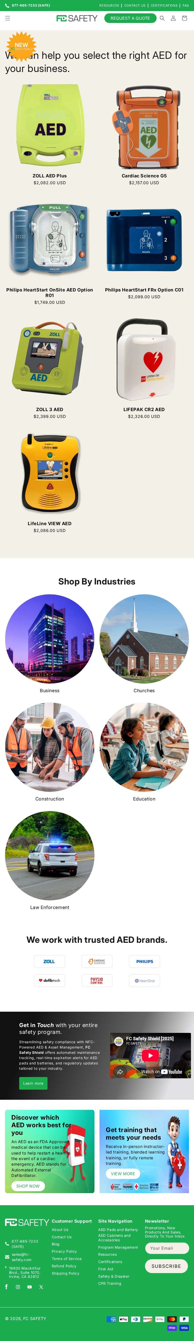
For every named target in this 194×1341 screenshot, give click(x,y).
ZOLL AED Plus (50, 175)
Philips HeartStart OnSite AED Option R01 (49, 292)
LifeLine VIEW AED (49, 523)
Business (50, 690)
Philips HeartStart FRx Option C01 (144, 289)
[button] (7, 18)
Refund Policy (64, 1266)
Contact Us (135, 5)
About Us (60, 1229)
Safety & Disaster (113, 1276)
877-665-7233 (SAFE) (31, 6)
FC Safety (34, 1318)
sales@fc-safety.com (22, 1257)
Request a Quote (130, 18)
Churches (144, 690)
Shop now (28, 1186)
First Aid (105, 1269)
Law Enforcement (49, 907)
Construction (49, 798)
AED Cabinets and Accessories (114, 1237)
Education (144, 798)
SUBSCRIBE (166, 1266)
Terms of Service (67, 1258)
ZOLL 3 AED (49, 409)
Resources (109, 5)
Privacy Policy (64, 1251)
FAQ (186, 5)
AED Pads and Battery (118, 1229)
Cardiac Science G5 (144, 175)
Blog (56, 1244)
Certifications (164, 5)
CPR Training (109, 1283)
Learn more (33, 1083)
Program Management (118, 1247)
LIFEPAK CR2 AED (144, 409)
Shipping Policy (66, 1273)
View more (123, 1173)
